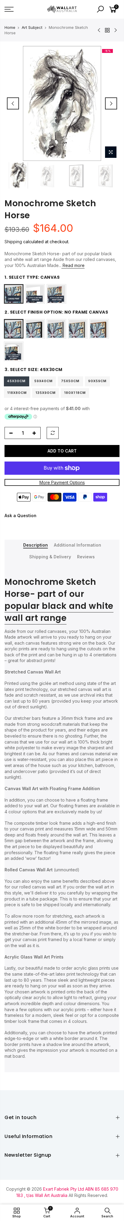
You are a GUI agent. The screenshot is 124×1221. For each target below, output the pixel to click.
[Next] (111, 103)
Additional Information (77, 545)
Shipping (13, 241)
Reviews (86, 556)
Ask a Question (20, 515)
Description (35, 545)
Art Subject (32, 27)
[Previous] (13, 103)
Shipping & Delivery (50, 556)
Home (10, 27)
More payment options (62, 482)
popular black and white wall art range (59, 612)
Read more (73, 265)
